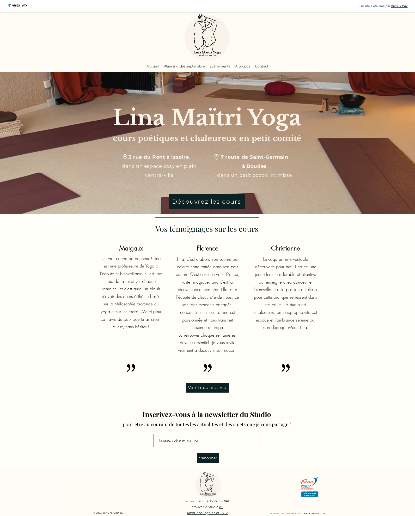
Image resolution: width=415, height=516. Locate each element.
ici (221, 507)
